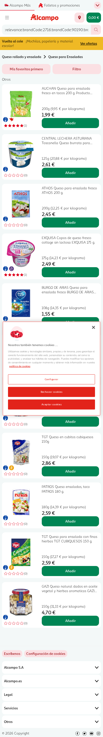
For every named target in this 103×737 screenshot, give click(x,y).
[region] (51, 368)
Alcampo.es (13, 681)
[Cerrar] (93, 327)
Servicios (11, 708)
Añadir (70, 123)
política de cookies (19, 366)
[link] (45, 653)
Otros (8, 721)
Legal (8, 694)
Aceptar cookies (52, 404)
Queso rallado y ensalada (21, 56)
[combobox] (46, 29)
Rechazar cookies (51, 391)
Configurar (51, 379)
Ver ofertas (88, 43)
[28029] (79, 18)
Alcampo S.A (14, 667)
